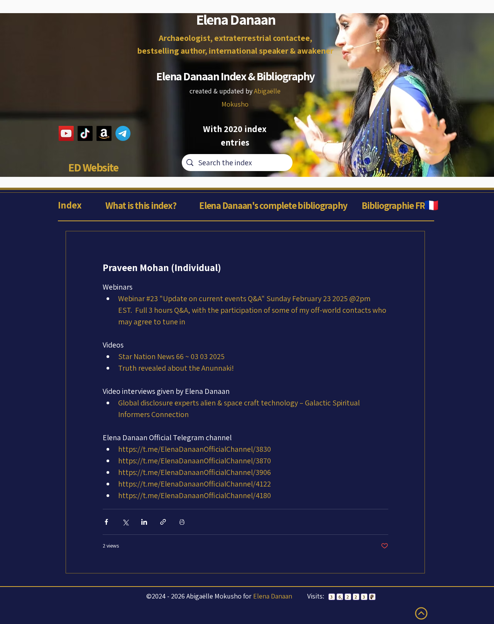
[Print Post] (182, 522)
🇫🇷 (431, 205)
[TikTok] (85, 133)
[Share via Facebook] (106, 522)
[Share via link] (163, 522)
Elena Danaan (272, 596)
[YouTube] (66, 133)
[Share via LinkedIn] (144, 522)
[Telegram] (122, 133)
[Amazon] (104, 133)
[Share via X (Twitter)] (125, 522)
